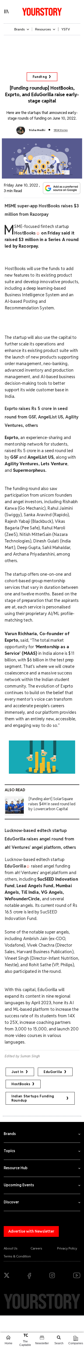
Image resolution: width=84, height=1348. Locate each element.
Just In (17, 1072)
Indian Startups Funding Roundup (32, 1098)
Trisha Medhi (37, 130)
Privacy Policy (67, 1248)
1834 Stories (61, 130)
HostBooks (20, 1084)
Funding (40, 77)
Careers (36, 1248)
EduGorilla (53, 1072)
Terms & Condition (17, 1256)
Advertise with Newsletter (31, 1231)
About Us (11, 1248)
